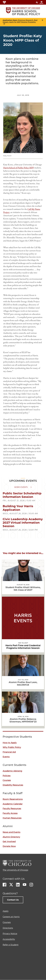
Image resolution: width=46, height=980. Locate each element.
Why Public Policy (12, 747)
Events (6, 757)
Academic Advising (12, 771)
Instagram (31, 884)
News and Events (11, 832)
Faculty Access (10, 813)
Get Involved (9, 841)
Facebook (4, 884)
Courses (7, 780)
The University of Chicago (15, 870)
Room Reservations (13, 799)
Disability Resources (13, 785)
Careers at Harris (11, 916)
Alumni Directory (11, 837)
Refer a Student (10, 945)
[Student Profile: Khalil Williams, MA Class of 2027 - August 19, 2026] (23, 579)
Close (42, 20)
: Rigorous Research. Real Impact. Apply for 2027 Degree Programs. (20, 21)
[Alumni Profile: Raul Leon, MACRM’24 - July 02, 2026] (23, 674)
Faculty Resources (12, 808)
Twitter (11, 884)
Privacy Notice (10, 933)
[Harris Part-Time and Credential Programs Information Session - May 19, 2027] (23, 637)
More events (21, 487)
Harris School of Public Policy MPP (18, 167)
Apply (5, 911)
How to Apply (10, 742)
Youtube (24, 884)
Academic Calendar (13, 804)
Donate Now (9, 846)
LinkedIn (18, 884)
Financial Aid (9, 752)
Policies (6, 775)
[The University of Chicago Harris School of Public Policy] (23, 11)
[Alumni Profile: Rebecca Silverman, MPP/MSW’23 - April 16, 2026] (23, 710)
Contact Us (13, 900)
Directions (8, 928)
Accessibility (9, 939)
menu (41, 3)
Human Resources (12, 818)
